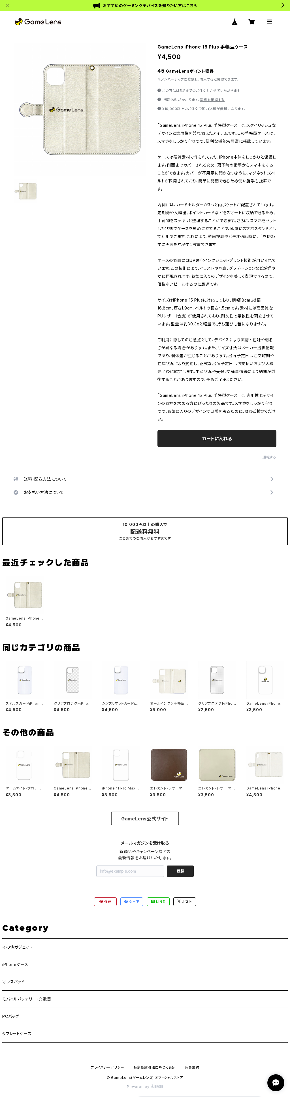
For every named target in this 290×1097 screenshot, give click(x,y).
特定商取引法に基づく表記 (154, 1067)
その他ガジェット (17, 947)
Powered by (139, 1087)
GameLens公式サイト (145, 819)
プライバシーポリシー (107, 1067)
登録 (180, 871)
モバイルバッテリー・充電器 (26, 999)
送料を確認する (212, 100)
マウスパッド (13, 981)
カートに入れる (217, 438)
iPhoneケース (15, 964)
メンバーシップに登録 (178, 79)
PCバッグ (10, 1016)
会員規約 (192, 1067)
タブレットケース (16, 1033)
